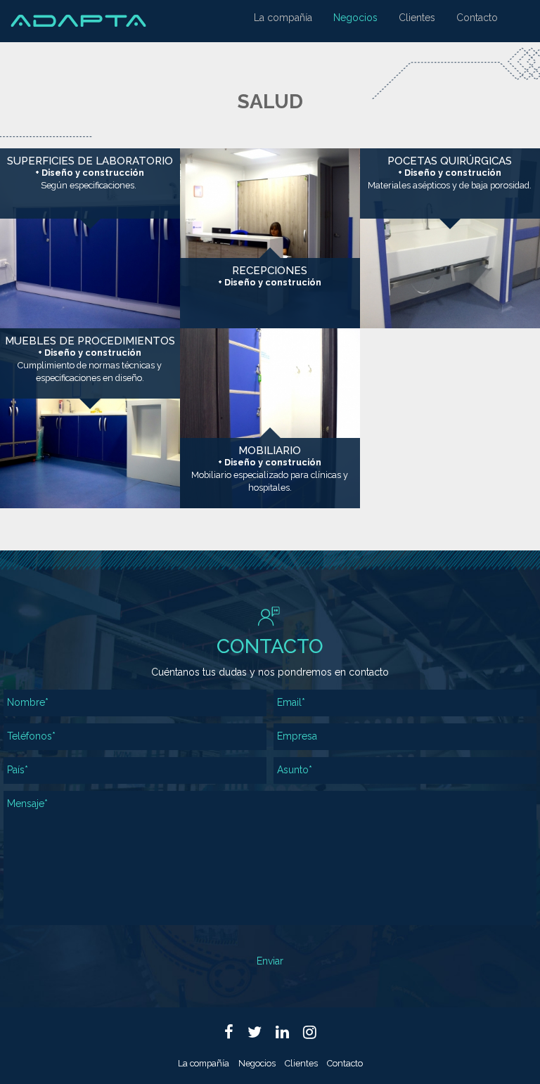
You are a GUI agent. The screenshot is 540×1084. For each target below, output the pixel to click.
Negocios (355, 17)
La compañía (283, 17)
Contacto (477, 17)
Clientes (417, 17)
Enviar (270, 961)
